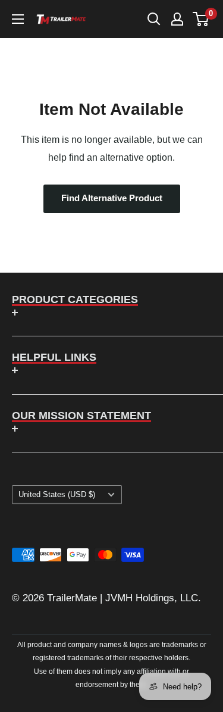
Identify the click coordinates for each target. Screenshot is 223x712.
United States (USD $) (56, 494)
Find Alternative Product (111, 198)
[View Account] (177, 19)
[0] (201, 19)
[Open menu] (18, 19)
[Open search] (154, 19)
